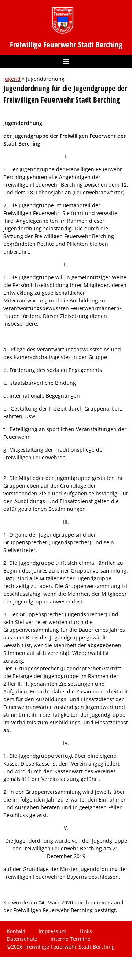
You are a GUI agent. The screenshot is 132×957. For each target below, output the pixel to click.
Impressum (52, 931)
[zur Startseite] (63, 20)
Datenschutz (22, 938)
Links (86, 931)
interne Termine (71, 938)
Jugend (12, 78)
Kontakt (16, 931)
